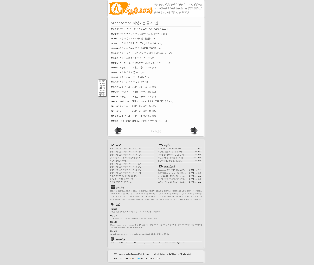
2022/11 (128, 191)
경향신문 (112, 212)
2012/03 (167, 196)
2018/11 (190, 191)
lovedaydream (114, 234)
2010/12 (189, 199)
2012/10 (121, 196)
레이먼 (151, 225)
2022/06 (159, 191)
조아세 (155, 218)
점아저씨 (160, 234)
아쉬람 (192, 225)
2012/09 (128, 196)
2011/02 (173, 199)
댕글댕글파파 (154, 234)
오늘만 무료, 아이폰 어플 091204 (133, 96)
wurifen (136, 234)
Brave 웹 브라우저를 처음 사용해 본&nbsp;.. (179, 176)
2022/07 (152, 191)
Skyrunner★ (130, 225)
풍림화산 (132, 227)
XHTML (152, 258)
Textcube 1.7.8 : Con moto (140, 254)
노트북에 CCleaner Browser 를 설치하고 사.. (179, 173)
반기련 (125, 218)
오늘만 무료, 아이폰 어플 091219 (133, 91)
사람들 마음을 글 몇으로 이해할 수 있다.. (179, 149)
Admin (116, 258)
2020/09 (175, 191)
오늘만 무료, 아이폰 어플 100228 (133, 67)
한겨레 (152, 212)
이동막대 (102, 95)
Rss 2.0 (134, 258)
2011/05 (151, 199)
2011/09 (121, 199)
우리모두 (143, 218)
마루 (161, 225)
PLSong (112, 218)
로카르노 (156, 225)
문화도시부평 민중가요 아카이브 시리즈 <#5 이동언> (126, 155)
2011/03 (166, 199)
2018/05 (113, 194)
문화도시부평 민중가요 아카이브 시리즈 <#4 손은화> (126, 164)
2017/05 (136, 194)
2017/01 (167, 194)
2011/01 (181, 199)
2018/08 (198, 191)
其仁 (136, 225)
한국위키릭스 (158, 212)
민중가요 (120, 218)
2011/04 (158, 199)
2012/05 (159, 196)
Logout (126, 258)
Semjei (131, 234)
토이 (128, 227)
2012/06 (151, 196)
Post (121, 258)
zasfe (140, 234)
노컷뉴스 (123, 212)
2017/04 (144, 194)
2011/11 (198, 196)
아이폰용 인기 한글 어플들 (130, 81)
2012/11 (113, 196)
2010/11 (197, 199)
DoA (170, 254)
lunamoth (124, 225)
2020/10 (167, 191)
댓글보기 (102, 90)
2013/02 (182, 194)
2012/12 (198, 194)
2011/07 (136, 199)
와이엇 (197, 225)
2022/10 (136, 191)
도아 (115, 254)
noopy (121, 234)
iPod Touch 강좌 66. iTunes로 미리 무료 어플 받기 (142, 101)
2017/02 (159, 194)
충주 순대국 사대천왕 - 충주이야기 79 (121, 179)
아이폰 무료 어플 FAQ (127, 72)
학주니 (142, 227)
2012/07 (143, 196)
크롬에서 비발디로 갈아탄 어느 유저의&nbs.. (179, 182)
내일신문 (118, 212)
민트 (171, 225)
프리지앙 (137, 227)
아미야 (188, 225)
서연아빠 (178, 225)
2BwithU (112, 225)
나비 (139, 225)
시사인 (135, 212)
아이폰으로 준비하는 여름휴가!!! (132, 57)
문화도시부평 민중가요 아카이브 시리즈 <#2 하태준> (126, 170)
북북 (174, 225)
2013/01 (190, 194)
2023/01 (113, 191)
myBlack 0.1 (154, 254)
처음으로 (102, 86)
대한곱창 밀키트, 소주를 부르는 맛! (121, 182)
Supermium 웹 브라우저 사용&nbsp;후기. (179, 170)
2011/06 (144, 199)
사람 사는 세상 (132, 218)
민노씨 (167, 225)
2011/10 (113, 199)
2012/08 (136, 196)
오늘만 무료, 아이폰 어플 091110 (133, 111)
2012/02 (174, 196)
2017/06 (128, 194)
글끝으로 (102, 88)
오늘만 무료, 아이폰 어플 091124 (133, 106)
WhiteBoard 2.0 (185, 254)
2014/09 (175, 194)
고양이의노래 (146, 234)
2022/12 (121, 191)
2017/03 (152, 194)
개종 (116, 218)
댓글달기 (102, 93)
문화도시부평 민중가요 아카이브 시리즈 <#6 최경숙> (126, 152)
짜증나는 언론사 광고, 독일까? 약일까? (136, 48)
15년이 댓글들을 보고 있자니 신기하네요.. (179, 152)
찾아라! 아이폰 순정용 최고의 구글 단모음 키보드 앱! (140, 28)
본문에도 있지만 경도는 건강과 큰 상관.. (179, 161)
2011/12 (190, 196)
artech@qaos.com (178, 243)
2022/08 (144, 191)
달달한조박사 (145, 225)
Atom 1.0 (143, 258)
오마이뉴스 (141, 212)
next (194, 131)
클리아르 (123, 227)
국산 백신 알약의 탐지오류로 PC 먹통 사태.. (179, 179)
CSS (159, 258)
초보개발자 (117, 227)
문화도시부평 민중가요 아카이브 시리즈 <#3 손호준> (126, 167)
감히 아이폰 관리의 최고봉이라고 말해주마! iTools (141, 33)
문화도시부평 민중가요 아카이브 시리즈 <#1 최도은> (126, 173)
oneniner (126, 234)
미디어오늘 (130, 212)
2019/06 (182, 191)
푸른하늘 (166, 234)
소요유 (184, 225)
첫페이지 (102, 83)
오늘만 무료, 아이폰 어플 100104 (133, 86)
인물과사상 (149, 218)
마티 (164, 225)
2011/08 (129, 199)
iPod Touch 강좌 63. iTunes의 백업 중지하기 (139, 120)
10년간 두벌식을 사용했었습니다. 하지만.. (179, 158)
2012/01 (182, 196)
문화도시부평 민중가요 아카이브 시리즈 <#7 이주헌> (126, 149)
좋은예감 (102, 81)
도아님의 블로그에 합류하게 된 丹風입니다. (123, 176)
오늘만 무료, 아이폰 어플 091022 (133, 115)
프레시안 (146, 212)
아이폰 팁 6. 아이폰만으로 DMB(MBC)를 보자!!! (140, 62)
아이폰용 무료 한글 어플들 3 (130, 77)
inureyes (118, 225)
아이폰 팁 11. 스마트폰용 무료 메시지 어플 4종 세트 (141, 53)
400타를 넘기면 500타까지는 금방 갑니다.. (179, 155)
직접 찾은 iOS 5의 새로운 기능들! (133, 38)
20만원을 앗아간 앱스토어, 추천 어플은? (136, 43)
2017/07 (121, 194)
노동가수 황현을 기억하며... (118, 161)
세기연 (138, 218)
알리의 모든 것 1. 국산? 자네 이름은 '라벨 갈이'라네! (126, 158)
